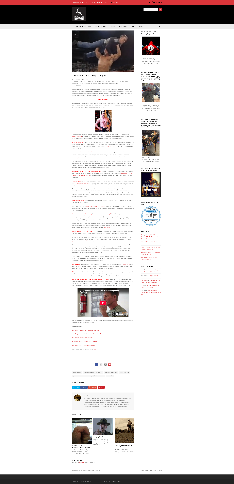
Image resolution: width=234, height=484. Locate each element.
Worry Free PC (117, 481)
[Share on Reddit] (105, 364)
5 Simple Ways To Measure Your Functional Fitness (124, 446)
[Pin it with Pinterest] (109, 364)
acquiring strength (106, 214)
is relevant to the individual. (95, 206)
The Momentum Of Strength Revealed (82, 338)
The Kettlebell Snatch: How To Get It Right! (83, 345)
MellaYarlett (144, 280)
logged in (81, 462)
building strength (124, 372)
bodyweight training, (126, 173)
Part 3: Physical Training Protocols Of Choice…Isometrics (81, 446)
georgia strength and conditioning (82, 376)
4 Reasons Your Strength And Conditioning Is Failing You (151, 292)
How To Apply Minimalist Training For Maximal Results (87, 334)
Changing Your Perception (101, 437)
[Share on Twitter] (101, 364)
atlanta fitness (77, 372)
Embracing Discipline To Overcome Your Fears (84, 341)
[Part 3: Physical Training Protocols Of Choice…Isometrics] (82, 431)
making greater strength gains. (81, 183)
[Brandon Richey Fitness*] (79, 14)
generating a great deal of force (81, 241)
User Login (116, 2)
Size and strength (109, 146)
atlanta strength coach (111, 372)
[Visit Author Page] (77, 397)
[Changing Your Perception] (103, 426)
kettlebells (110, 376)
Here (95, 349)
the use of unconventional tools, (81, 175)
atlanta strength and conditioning (93, 372)
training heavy (126, 264)
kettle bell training (99, 376)
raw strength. (108, 227)
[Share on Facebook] (96, 364)
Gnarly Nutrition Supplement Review (151, 470)
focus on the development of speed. (118, 245)
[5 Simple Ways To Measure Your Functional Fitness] (124, 430)
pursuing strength (77, 136)
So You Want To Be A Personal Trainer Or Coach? (85, 330)
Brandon (85, 79)
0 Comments (77, 85)
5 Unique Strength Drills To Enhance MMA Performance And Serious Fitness (150, 237)
